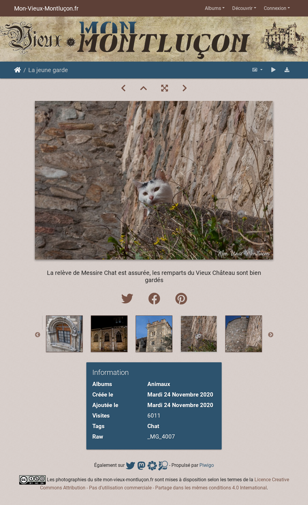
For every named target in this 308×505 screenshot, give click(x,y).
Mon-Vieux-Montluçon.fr (46, 8)
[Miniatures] (143, 88)
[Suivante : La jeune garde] (184, 88)
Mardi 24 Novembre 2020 (180, 394)
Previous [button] (38, 335)
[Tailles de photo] (257, 70)
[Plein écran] (164, 88)
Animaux (158, 384)
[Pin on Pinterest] (181, 299)
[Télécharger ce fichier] (287, 70)
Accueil (17, 70)
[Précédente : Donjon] (123, 88)
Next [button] (271, 335)
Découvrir (242, 8)
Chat (153, 426)
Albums (213, 8)
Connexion (275, 8)
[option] (64, 333)
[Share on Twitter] (128, 299)
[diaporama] (273, 70)
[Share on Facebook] (155, 299)
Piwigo (206, 465)
